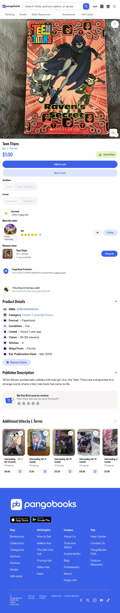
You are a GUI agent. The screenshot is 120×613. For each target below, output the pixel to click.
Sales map (43, 567)
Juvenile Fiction (43, 315)
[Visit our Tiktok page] (108, 600)
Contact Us (98, 543)
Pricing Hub (44, 560)
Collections (17, 543)
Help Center (98, 536)
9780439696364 (27, 309)
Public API (70, 580)
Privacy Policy (42, 597)
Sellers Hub (44, 543)
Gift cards (16, 576)
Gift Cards (87, 14)
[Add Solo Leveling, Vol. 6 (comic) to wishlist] (20, 433)
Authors (15, 556)
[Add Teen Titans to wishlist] (115, 24)
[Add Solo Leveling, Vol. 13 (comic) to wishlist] (95, 433)
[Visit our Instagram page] (95, 600)
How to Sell (44, 536)
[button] (60, 302)
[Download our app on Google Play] (41, 519)
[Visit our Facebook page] (81, 600)
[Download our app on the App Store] (20, 519)
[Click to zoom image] (60, 79)
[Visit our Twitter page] (88, 600)
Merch (68, 573)
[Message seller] (97, 233)
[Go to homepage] (11, 6)
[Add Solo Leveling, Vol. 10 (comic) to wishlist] (70, 433)
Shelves (15, 563)
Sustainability (72, 553)
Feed (40, 573)
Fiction (26, 315)
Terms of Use (31, 597)
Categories (17, 549)
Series (14, 569)
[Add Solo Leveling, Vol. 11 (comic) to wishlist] (45, 433)
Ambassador (72, 567)
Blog (66, 560)
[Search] (86, 6)
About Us (70, 536)
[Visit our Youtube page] (101, 600)
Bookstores (68, 14)
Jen (22, 230)
